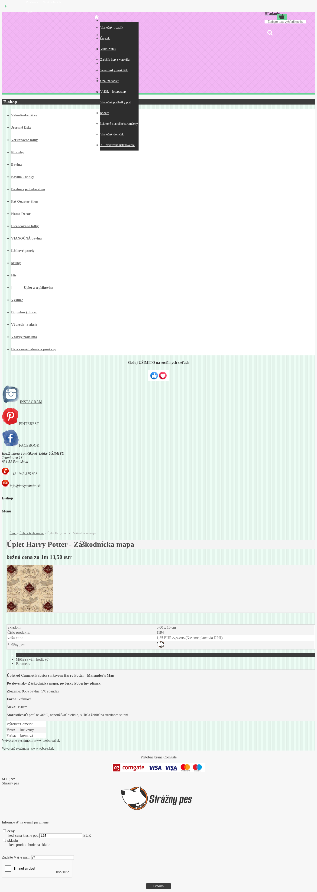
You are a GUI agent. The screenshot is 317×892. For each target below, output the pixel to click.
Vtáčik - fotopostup (113, 91)
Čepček (105, 38)
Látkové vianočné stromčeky (119, 123)
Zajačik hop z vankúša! (115, 59)
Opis (19, 655)
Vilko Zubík (108, 49)
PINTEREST (29, 424)
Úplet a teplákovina (31, 533)
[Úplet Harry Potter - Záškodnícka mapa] (30, 610)
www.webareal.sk (46, 740)
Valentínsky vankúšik (114, 70)
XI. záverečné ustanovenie (117, 145)
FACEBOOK (29, 445)
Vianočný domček (112, 134)
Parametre (23, 664)
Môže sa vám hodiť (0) (32, 659)
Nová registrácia (52, 2)
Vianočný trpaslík (111, 27)
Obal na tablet (109, 81)
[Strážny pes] (160, 646)
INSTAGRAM (31, 402)
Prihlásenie (32, 2)
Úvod (13, 533)
